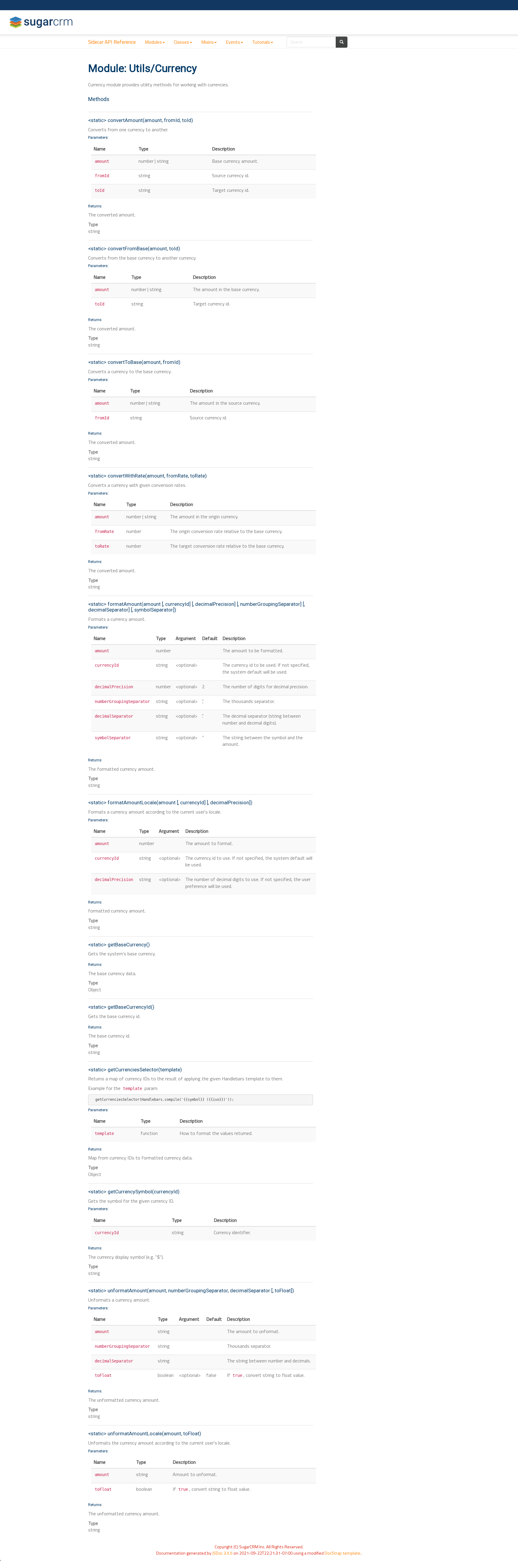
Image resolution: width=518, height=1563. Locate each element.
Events (233, 42)
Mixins (207, 42)
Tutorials (261, 42)
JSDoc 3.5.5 (222, 1553)
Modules (153, 42)
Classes (181, 42)
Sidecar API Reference (112, 42)
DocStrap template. (343, 1553)
